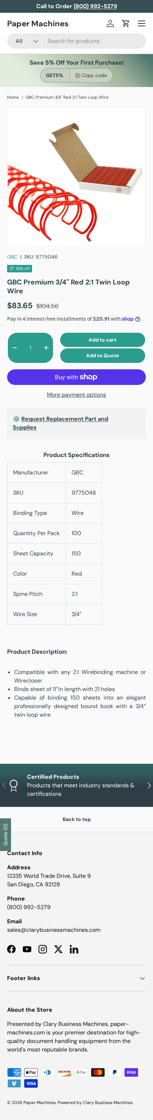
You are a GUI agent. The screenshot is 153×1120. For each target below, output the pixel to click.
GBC (12, 257)
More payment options (76, 394)
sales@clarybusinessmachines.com (53, 930)
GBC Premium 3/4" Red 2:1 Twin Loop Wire (67, 97)
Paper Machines (39, 1102)
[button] (126, 23)
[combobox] (76, 41)
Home (13, 97)
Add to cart (102, 340)
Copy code (94, 75)
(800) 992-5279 (29, 907)
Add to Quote (102, 355)
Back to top (77, 819)
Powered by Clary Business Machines (95, 1102)
